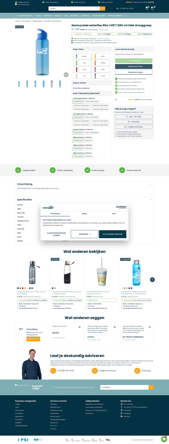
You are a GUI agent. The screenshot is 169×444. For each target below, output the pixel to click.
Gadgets (18, 423)
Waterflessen (37, 21)
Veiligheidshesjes (21, 426)
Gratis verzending (51, 2)
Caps (17, 407)
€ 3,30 (28, 297)
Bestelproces (55, 407)
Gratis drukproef (107, 2)
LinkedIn (127, 416)
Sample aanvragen (135, 72)
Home (17, 21)
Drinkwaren (26, 21)
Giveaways (19, 419)
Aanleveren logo (56, 410)
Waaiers (58, 16)
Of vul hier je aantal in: (81, 88)
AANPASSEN (83, 234)
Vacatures (54, 423)
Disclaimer (89, 413)
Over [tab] (114, 213)
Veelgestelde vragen (58, 419)
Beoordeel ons (33, 339)
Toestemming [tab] (55, 213)
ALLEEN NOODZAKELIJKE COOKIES (56, 234)
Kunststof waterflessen (52, 21)
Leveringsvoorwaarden (93, 407)
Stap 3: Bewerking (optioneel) (86, 93)
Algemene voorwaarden (94, 404)
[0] (152, 8)
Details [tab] (84, 213)
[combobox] (74, 8)
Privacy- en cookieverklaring (95, 410)
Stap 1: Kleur (78, 49)
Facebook (127, 410)
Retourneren (55, 416)
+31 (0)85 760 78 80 (126, 8)
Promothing (128, 404)
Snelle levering (79, 2)
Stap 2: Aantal (79, 83)
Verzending (54, 413)
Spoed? (145, 34)
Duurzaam (19, 413)
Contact (53, 429)
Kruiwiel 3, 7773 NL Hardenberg (135, 407)
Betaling (53, 404)
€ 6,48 (63, 297)
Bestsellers (19, 416)
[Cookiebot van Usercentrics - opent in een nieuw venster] (117, 207)
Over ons (53, 426)
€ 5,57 (94, 297)
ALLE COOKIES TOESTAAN (112, 234)
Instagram (127, 413)
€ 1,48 (129, 297)
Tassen (17, 404)
